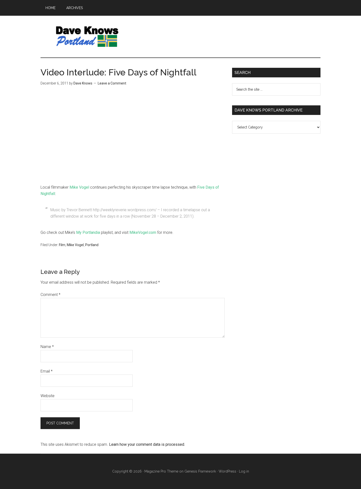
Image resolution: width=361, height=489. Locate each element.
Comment (50, 294)
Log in (244, 471)
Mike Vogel (79, 187)
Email (47, 371)
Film (62, 245)
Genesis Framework (200, 471)
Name (47, 346)
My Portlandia (88, 232)
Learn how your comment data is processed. (147, 444)
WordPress (227, 471)
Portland (91, 245)
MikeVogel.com (142, 232)
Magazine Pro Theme (161, 471)
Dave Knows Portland (87, 37)
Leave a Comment (112, 83)
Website (48, 395)
